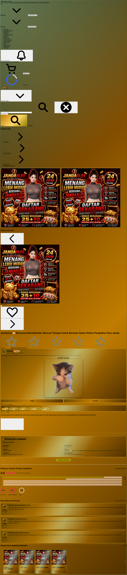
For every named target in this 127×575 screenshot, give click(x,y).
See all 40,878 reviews (120, 500)
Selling (5, 37)
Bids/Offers (6, 32)
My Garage (6, 42)
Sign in (6, 2)
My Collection (7, 45)
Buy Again (6, 36)
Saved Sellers (7, 41)
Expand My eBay (32, 26)
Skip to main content (6, 1)
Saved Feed (7, 38)
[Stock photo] (31, 198)
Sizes (5, 44)
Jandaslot (46, 2)
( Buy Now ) (10, 404)
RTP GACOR (45, 408)
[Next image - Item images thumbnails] (12, 324)
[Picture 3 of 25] (91, 198)
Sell (2, 3)
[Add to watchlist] (12, 312)
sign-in (6, 62)
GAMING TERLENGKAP (29, 2)
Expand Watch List (33, 15)
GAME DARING (18, 2)
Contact (66, 357)
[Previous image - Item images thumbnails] (12, 239)
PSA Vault (6, 47)
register (12, 2)
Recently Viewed (8, 30)
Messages (6, 46)
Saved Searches (8, 40)
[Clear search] (66, 107)
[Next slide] (125, 562)
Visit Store (61, 357)
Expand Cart (26, 73)
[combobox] (16, 112)
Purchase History (8, 34)
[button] (14, 120)
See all (124, 545)
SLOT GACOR (40, 2)
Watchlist (6, 33)
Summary (6, 29)
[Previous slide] (2, 562)
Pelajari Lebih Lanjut (121, 468)
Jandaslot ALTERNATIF (34, 408)
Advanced (30, 125)
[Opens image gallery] (1, 306)
